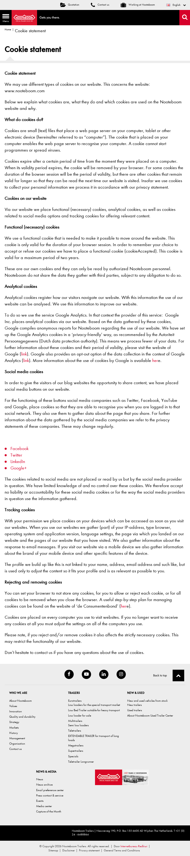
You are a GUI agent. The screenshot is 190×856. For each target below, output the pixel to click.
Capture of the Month (48, 811)
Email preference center (50, 790)
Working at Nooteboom (141, 4)
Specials (73, 756)
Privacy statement (89, 850)
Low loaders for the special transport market (94, 705)
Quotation (73, 4)
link (24, 354)
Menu (4, 19)
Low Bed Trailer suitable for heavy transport (94, 710)
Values (13, 706)
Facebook (19, 448)
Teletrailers (74, 730)
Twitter (16, 455)
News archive (44, 784)
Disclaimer (68, 850)
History (13, 733)
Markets (14, 727)
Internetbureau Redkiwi (133, 846)
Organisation (17, 743)
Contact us (103, 4)
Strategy (14, 722)
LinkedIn (17, 461)
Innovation (15, 711)
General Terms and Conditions (122, 850)
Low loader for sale (79, 715)
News (39, 779)
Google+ (18, 468)
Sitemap (53, 850)
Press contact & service (49, 795)
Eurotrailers (75, 700)
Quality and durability (22, 716)
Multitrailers (75, 721)
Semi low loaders (78, 725)
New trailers (134, 705)
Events (40, 800)
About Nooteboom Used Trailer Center (150, 715)
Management (17, 738)
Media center (44, 806)
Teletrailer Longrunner (81, 761)
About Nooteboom (20, 700)
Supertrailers (75, 750)
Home (8, 29)
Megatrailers (75, 745)
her (155, 360)
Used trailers (134, 710)
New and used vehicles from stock (147, 700)
